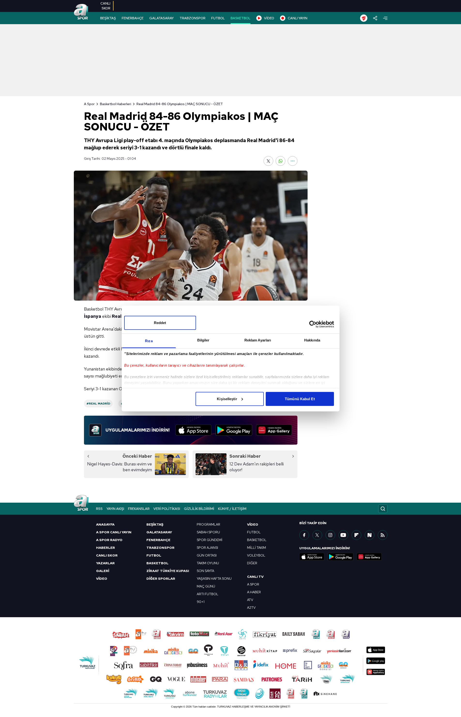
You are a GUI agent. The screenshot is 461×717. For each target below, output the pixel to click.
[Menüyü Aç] (385, 18)
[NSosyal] (369, 535)
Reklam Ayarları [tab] (257, 340)
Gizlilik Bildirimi (199, 509)
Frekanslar (139, 509)
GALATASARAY (161, 18)
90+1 (200, 602)
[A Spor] (81, 12)
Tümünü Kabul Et (300, 399)
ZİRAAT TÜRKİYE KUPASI (167, 571)
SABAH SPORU (208, 532)
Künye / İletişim (232, 509)
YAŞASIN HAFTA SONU (214, 578)
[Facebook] (304, 535)
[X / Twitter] (317, 535)
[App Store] (193, 430)
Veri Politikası (166, 509)
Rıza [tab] (148, 341)
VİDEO (269, 18)
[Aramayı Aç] (382, 508)
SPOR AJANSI (207, 547)
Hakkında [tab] (312, 340)
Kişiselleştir (227, 399)
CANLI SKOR (107, 555)
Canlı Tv (255, 576)
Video (252, 524)
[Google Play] (233, 430)
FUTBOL (218, 18)
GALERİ (102, 571)
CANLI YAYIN (297, 18)
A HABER (254, 592)
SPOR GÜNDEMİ (209, 540)
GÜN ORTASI (207, 555)
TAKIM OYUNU (208, 563)
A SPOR (253, 584)
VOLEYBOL (256, 555)
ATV (250, 600)
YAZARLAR (105, 563)
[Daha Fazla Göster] (292, 161)
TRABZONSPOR (192, 18)
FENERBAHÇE (133, 18)
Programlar (208, 524)
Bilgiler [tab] (203, 340)
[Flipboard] (356, 535)
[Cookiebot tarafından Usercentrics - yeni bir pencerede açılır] (313, 324)
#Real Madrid (98, 404)
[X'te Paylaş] (268, 161)
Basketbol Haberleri (115, 104)
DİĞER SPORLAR (160, 578)
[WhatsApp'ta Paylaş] (280, 161)
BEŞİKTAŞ (108, 18)
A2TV (251, 607)
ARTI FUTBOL (207, 594)
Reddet (160, 322)
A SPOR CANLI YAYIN (113, 532)
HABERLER (105, 547)
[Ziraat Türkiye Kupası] (363, 18)
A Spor (89, 104)
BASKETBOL (240, 18)
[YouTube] (343, 535)
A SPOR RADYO (109, 540)
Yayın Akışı (115, 509)
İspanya (92, 316)
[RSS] (382, 535)
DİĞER (252, 563)
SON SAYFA (205, 571)
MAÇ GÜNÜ (206, 586)
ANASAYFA (105, 524)
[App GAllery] (274, 430)
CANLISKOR (105, 5)
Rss (99, 509)
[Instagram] (330, 535)
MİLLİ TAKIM (256, 547)
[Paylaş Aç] (375, 18)
